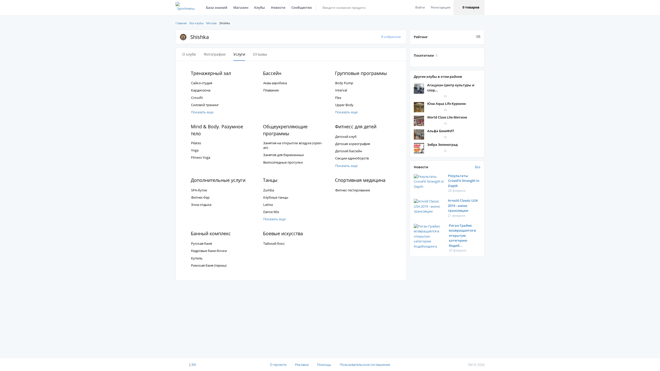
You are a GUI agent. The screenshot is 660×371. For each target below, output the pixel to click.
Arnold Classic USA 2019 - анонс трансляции (463, 205)
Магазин (240, 7)
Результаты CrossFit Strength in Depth (463, 180)
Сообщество (301, 7)
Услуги (239, 54)
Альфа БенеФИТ (440, 131)
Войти (420, 7)
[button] (468, 7)
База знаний (216, 7)
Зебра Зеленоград (442, 144)
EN (194, 364)
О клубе (189, 54)
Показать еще (202, 112)
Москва (211, 23)
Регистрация (440, 7)
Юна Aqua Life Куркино (446, 103)
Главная (181, 23)
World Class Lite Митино (447, 117)
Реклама (302, 364)
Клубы (259, 7)
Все (477, 167)
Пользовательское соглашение (365, 364)
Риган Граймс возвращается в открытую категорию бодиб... (462, 235)
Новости (278, 7)
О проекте (278, 364)
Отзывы (260, 54)
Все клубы (196, 23)
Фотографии (215, 54)
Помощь (324, 364)
